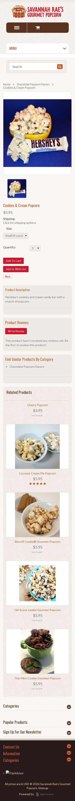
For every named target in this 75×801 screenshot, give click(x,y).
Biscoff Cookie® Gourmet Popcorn (37, 541)
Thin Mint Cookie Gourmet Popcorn (37, 678)
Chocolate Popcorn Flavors (33, 84)
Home (6, 84)
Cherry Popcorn (37, 405)
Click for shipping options (19, 222)
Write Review (16, 331)
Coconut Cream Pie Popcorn (37, 473)
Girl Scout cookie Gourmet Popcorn (37, 610)
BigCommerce (46, 794)
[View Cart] (37, 27)
